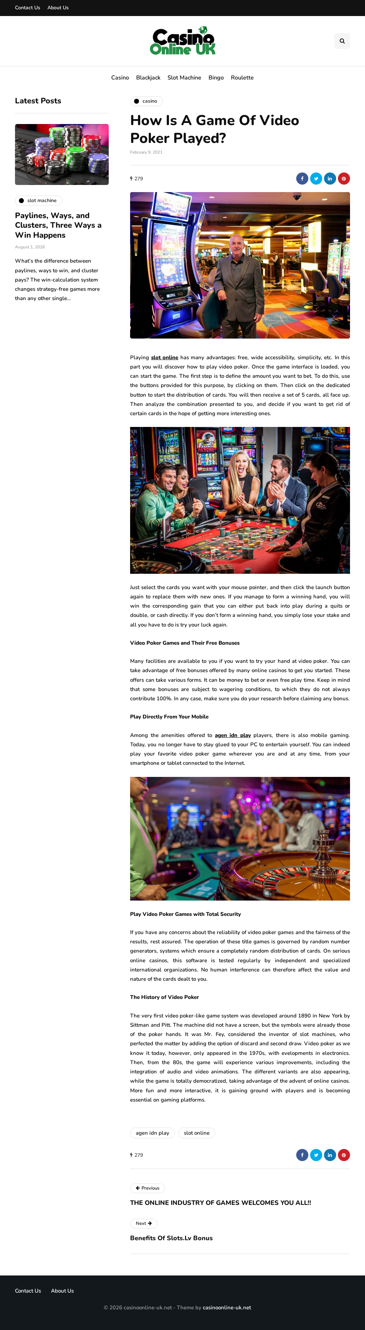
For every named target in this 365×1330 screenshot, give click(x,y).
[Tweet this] (316, 178)
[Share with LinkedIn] (330, 178)
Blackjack (148, 78)
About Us (58, 7)
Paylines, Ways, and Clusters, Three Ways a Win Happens (58, 225)
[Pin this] (344, 178)
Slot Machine (184, 78)
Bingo (216, 78)
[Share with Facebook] (302, 178)
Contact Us (27, 7)
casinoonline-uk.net (227, 1307)
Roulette (242, 78)
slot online (197, 1132)
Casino (120, 78)
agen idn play (152, 1132)
